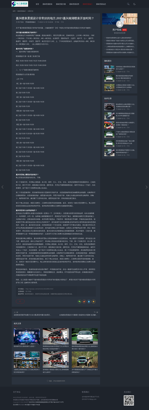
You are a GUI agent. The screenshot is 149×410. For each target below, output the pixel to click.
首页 (37, 4)
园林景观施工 (88, 4)
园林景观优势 (74, 4)
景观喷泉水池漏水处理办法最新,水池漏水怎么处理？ (122, 52)
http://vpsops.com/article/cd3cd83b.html (39, 289)
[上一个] (2, 187)
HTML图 (37, 405)
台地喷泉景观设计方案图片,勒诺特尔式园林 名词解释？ (79, 315)
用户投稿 (28, 291)
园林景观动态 (101, 4)
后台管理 (15, 405)
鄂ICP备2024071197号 (57, 402)
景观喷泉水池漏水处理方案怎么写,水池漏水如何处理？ (123, 44)
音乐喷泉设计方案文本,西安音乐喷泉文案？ (120, 49)
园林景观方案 (61, 4)
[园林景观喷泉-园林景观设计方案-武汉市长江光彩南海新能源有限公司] (20, 6)
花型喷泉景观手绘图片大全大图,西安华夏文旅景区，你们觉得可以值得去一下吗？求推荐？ (46, 315)
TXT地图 (32, 405)
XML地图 (27, 405)
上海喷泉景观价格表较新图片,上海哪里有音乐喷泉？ (122, 46)
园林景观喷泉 (47, 4)
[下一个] (146, 187)
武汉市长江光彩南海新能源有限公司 (39, 402)
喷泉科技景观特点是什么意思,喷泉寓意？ (119, 38)
